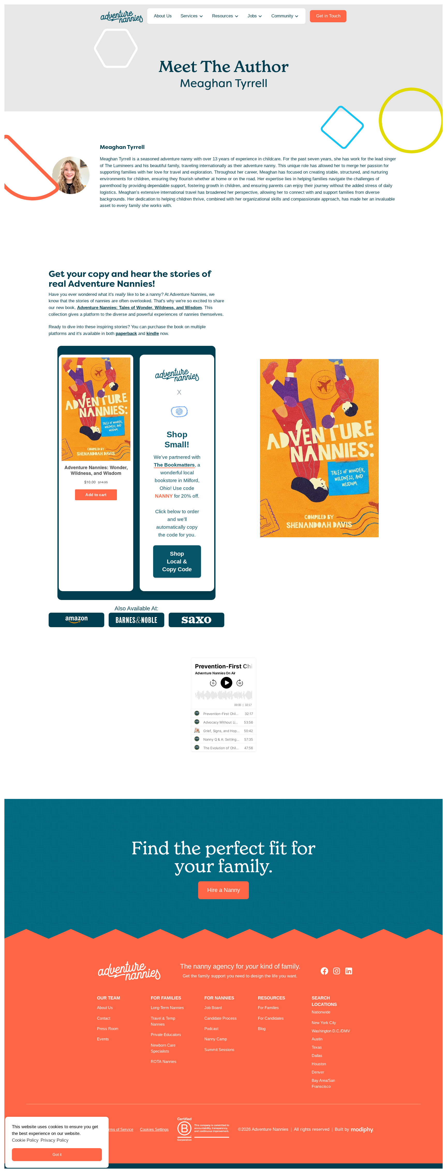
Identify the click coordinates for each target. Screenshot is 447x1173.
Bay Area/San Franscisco (323, 1083)
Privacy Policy (55, 1140)
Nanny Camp (215, 1039)
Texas (317, 1047)
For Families (268, 1007)
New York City (324, 1022)
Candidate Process (220, 1018)
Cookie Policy (25, 1140)
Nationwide (321, 1012)
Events (103, 1039)
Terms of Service (119, 1129)
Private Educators (166, 1034)
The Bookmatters (174, 465)
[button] (192, 16)
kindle (152, 333)
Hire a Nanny (223, 890)
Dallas (317, 1055)
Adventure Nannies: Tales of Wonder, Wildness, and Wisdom (139, 307)
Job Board (213, 1007)
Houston (319, 1064)
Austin (317, 1039)
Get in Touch (328, 15)
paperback (126, 333)
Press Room (107, 1028)
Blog (261, 1028)
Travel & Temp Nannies (163, 1021)
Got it (57, 1154)
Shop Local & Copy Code (177, 562)
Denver (318, 1072)
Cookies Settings (154, 1129)
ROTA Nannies (163, 1061)
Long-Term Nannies (167, 1007)
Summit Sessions (219, 1049)
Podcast (211, 1028)
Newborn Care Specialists (163, 1048)
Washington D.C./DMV (331, 1031)
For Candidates (271, 1018)
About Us (105, 1007)
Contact (103, 1018)
